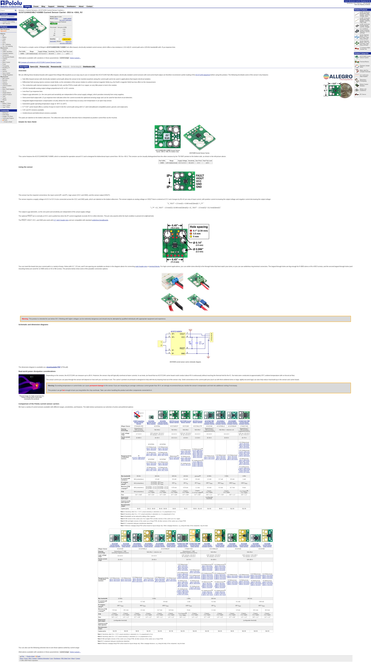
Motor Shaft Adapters (8, 89)
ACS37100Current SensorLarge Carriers (126, 545)
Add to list (68, 41)
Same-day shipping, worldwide (362, 4)
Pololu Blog (5, 114)
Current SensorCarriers (138, 422)
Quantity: (52, 39)
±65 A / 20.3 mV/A (221, 459)
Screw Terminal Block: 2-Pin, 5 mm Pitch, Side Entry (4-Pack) (364, 37)
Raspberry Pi (6, 67)
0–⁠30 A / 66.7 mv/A (244, 453)
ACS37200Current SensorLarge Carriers (267, 545)
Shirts (2, 101)
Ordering (60, 6)
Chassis (4, 82)
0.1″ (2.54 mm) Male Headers (364, 75)
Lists (51, 658)
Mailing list (5, 113)
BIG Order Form (65, 658)
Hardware (5, 84)
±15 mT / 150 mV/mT (139, 459)
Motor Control (6, 62)
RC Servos (363, 94)
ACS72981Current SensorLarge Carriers (220, 545)
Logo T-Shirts (6, 107)
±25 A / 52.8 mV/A (209, 457)
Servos (4, 91)
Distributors (57, 658)
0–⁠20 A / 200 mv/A (197, 464)
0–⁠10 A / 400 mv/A (197, 463)
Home (21, 658)
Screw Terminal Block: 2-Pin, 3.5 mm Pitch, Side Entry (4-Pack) (364, 43)
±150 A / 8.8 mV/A (207, 568)
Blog (30, 658)
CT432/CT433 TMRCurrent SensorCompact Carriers (244, 422)
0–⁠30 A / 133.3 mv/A (244, 469)
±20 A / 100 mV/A (198, 454)
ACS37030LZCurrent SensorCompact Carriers (221, 422)
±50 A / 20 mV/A (244, 446)
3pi (3, 35)
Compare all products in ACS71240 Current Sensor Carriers (40, 62)
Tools (3, 96)
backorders (53, 41)
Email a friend (31, 656)
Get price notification (65, 43)
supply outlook (67, 18)
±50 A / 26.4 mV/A (185, 454)
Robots (2, 34)
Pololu (56, 18)
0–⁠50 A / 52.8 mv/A (207, 574)
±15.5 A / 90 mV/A (174, 457)
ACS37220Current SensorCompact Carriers (232, 545)
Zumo (4, 42)
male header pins (141, 266)
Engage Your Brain (7, 116)
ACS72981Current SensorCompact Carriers (207, 545)
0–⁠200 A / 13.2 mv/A (207, 578)
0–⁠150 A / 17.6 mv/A (207, 577)
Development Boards (8, 57)
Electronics (4, 48)
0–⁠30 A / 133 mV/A (197, 466)
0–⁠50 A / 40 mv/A (244, 454)
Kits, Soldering (6, 44)
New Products (5, 29)
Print (23, 656)
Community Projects (8, 118)
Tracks (4, 98)
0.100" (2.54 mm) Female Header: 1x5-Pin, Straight (365, 25)
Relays (4, 69)
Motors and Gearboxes (363, 89)
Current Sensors (31, 10)
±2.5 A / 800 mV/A (197, 450)
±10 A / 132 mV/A (151, 448)
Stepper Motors (6, 92)
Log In (346, 1)
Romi (3, 41)
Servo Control (6, 73)
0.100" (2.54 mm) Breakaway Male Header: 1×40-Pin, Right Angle (365, 20)
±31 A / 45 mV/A (174, 459)
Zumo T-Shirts (6, 105)
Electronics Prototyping (363, 80)
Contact (78, 658)
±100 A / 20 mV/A (207, 584)
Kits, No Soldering (7, 46)
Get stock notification (65, 20)
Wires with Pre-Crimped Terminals (365, 71)
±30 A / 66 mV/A (185, 459)
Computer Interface (7, 53)
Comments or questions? (7, 16)
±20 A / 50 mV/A (244, 443)
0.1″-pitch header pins (61, 220)
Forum (26, 658)
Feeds (38, 656)
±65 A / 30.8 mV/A (244, 464)
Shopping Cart (365, 1)
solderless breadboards (100, 220)
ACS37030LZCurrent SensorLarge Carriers (148, 545)
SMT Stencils (6, 23)
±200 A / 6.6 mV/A (207, 570)
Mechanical (4, 76)
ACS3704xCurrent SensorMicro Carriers (151, 422)
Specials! (3, 31)
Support (34, 658)
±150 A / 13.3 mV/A (207, 586)
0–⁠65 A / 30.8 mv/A (244, 456)
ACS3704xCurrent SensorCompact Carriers (163, 422)
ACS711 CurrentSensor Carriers (174, 421)
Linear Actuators (6, 85)
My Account (352, 1)
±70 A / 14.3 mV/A (244, 447)
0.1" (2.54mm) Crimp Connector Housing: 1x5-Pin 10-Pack (365, 31)
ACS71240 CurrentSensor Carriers (185, 421)
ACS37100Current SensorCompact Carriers (115, 545)
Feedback (4, 14)
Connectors (5, 55)
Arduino (4, 50)
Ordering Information (43, 658)
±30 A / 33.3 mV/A (244, 445)
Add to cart (66, 39)
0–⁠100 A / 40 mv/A (207, 593)
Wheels (4, 100)
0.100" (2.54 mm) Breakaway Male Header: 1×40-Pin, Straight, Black (365, 14)
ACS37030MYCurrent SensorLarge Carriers (171, 545)
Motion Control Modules (364, 85)
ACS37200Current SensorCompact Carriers (255, 545)
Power (4, 64)
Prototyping (5, 66)
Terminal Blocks (364, 61)
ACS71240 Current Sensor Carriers (51, 10)
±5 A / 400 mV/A (197, 452)
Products (3, 27)
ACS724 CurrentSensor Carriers (197, 421)
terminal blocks (154, 266)
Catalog (27, 6)
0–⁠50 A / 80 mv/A (186, 464)
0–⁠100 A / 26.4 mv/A (207, 576)
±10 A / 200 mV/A (151, 454)
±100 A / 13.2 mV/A (207, 567)
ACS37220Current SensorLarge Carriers (243, 545)
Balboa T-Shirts (6, 103)
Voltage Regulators (7, 75)
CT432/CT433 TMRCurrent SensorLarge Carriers (194, 545)
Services (3, 19)
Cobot (4, 39)
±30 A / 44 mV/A (151, 450)
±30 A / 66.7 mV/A (151, 455)
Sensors (21, 10)
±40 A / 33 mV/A (220, 458)
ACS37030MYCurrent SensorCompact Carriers (232, 422)
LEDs (4, 60)
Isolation (4, 58)
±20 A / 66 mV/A (220, 456)
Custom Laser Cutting (8, 22)
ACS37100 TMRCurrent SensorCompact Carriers (209, 422)
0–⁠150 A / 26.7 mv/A (207, 595)
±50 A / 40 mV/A (185, 460)
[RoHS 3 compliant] (53, 24)
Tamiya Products (7, 94)
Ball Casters (5, 78)
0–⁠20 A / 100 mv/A (244, 452)
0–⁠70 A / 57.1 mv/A (244, 472)
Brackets (4, 80)
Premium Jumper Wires (365, 66)
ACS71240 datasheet (202, 75)
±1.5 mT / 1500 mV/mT (138, 457)
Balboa (4, 37)
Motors (4, 87)
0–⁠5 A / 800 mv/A (198, 462)
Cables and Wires (7, 51)
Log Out (358, 1)
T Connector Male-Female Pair (365, 48)
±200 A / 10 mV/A (207, 587)
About (73, 658)
